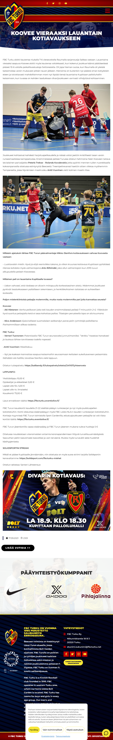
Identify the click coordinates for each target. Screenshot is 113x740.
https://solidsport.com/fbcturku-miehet (40, 458)
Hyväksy (34, 729)
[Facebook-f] (47, 3)
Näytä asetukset (75, 729)
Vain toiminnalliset (52, 729)
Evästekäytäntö (47, 736)
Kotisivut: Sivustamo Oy (94, 736)
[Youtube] (66, 3)
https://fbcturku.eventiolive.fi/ (43, 400)
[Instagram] (60, 3)
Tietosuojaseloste (63, 736)
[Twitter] (53, 3)
